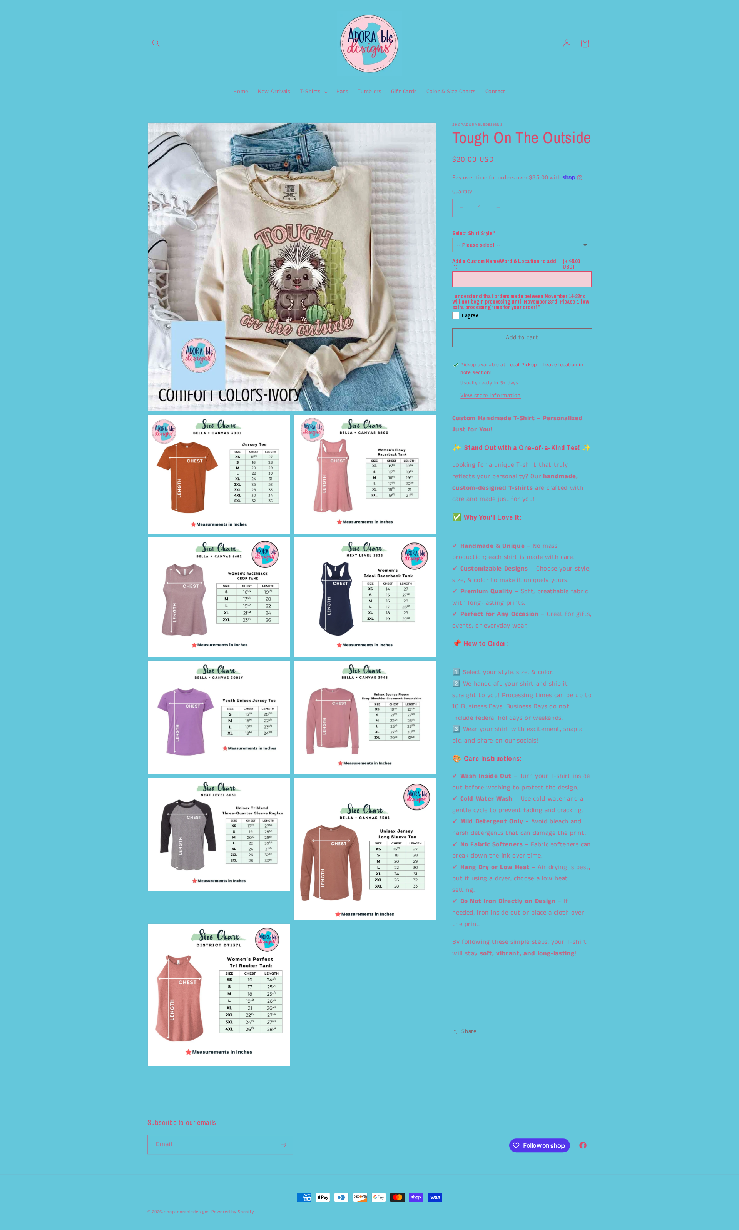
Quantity (462, 191)
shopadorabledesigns (186, 1212)
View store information (490, 395)
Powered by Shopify (232, 1212)
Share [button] (468, 1031)
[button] (156, 43)
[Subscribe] (283, 1144)
